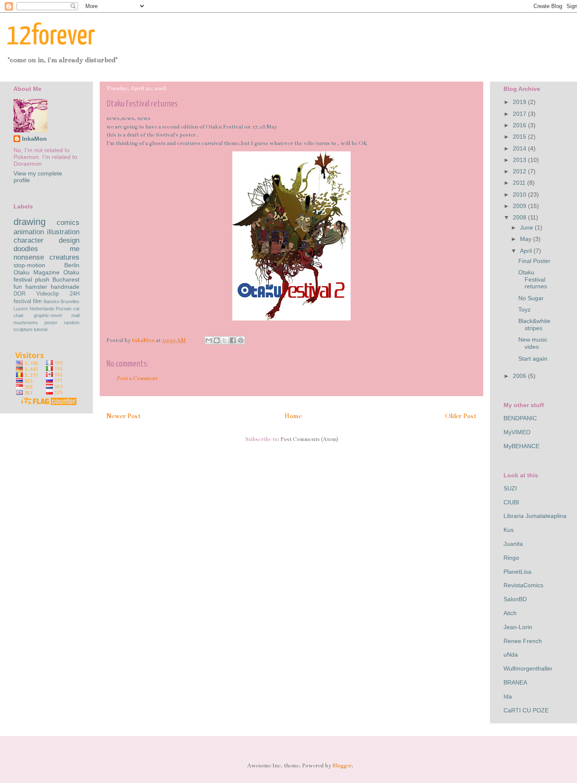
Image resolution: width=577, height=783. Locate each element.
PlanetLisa (517, 571)
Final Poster (534, 260)
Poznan (63, 308)
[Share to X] (224, 340)
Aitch (510, 613)
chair (19, 315)
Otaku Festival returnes (532, 279)
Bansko (51, 301)
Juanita (513, 543)
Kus (509, 529)
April (526, 250)
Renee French (523, 641)
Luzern (21, 308)
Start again (532, 358)
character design (46, 240)
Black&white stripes (534, 324)
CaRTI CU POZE (526, 710)
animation (29, 232)
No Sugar (531, 298)
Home (293, 416)
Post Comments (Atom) (309, 439)
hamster (36, 286)
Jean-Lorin (518, 627)
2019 (520, 102)
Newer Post (123, 416)
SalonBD (515, 599)
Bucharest (65, 279)
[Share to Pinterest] (241, 340)
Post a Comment (137, 378)
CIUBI (511, 502)
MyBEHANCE (521, 446)
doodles (26, 249)
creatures (64, 257)
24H (74, 294)
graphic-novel (48, 315)
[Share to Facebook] (233, 340)
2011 (520, 182)
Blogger (341, 765)
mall (75, 315)
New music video (532, 343)
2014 (520, 148)
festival (22, 301)
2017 (520, 113)
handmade (65, 286)
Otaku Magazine (37, 272)
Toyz (524, 309)
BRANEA (515, 682)
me (74, 249)
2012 (520, 171)
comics (68, 223)
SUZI (510, 488)
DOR (19, 294)
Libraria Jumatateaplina (535, 515)
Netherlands (42, 308)
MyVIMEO (517, 432)
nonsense (29, 257)
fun (18, 286)
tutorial (40, 329)
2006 (520, 375)
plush (42, 279)
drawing (30, 221)
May (526, 238)
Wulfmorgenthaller (528, 668)
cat (76, 308)
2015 (520, 136)
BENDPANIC (520, 418)
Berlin (71, 265)
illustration (63, 232)
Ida (508, 696)
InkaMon (34, 138)
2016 (520, 125)
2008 (520, 217)
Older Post (460, 416)
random (71, 322)
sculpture (23, 329)
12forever (51, 36)
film (37, 301)
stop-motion (29, 265)
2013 (520, 159)
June (527, 227)
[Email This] (208, 340)
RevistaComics (523, 585)
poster (50, 322)
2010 (520, 194)
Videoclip (47, 294)
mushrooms (26, 322)
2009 (520, 206)
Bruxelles (69, 301)
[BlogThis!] (216, 340)
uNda (511, 654)
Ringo (511, 557)
